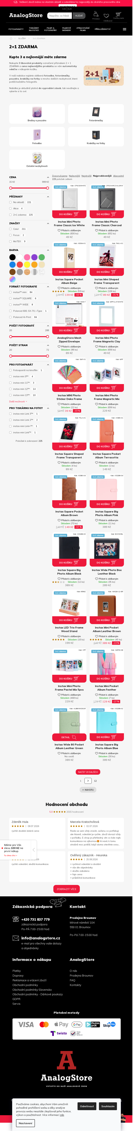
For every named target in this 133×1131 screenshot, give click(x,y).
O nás (73, 970)
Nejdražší (86, 175)
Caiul (19, 228)
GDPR (16, 999)
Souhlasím (108, 1106)
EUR (70, 9)
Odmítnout (87, 1106)
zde (62, 1114)
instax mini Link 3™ (25, 413)
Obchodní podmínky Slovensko (32, 989)
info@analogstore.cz (40, 938)
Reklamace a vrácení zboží (29, 980)
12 (95, 780)
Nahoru (89, 789)
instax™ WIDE (23, 304)
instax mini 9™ (23, 376)
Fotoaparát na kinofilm (27, 370)
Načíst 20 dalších (88, 772)
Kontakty (75, 985)
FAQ (72, 980)
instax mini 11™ (23, 382)
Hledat (79, 15)
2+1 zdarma (23, 214)
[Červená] (20, 264)
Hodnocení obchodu (67, 804)
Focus (18, 235)
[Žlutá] (27, 264)
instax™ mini (22, 292)
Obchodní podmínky (25, 985)
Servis (16, 1003)
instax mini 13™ (24, 395)
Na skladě (22, 202)
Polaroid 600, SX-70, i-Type (30, 310)
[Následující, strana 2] (88, 781)
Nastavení (25, 1123)
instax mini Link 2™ (25, 419)
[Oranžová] (34, 264)
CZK (64, 9)
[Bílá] (20, 256)
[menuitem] (16, 29)
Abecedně (118, 175)
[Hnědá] (12, 271)
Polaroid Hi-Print (25, 317)
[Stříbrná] (34, 271)
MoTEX (19, 241)
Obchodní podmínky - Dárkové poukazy (37, 994)
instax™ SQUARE (24, 298)
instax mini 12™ (24, 388)
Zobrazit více (66, 889)
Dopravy (18, 975)
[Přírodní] (27, 271)
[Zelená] (41, 256)
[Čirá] (41, 271)
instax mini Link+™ (25, 426)
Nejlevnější (74, 175)
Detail (65, 737)
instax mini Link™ (24, 432)
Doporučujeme (59, 175)
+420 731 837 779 (35, 919)
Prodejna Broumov (81, 975)
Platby (16, 970)
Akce (17, 208)
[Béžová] (41, 264)
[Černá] (12, 256)
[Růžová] (27, 256)
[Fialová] (34, 256)
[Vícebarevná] (12, 278)
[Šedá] (20, 271)
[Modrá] (12, 264)
